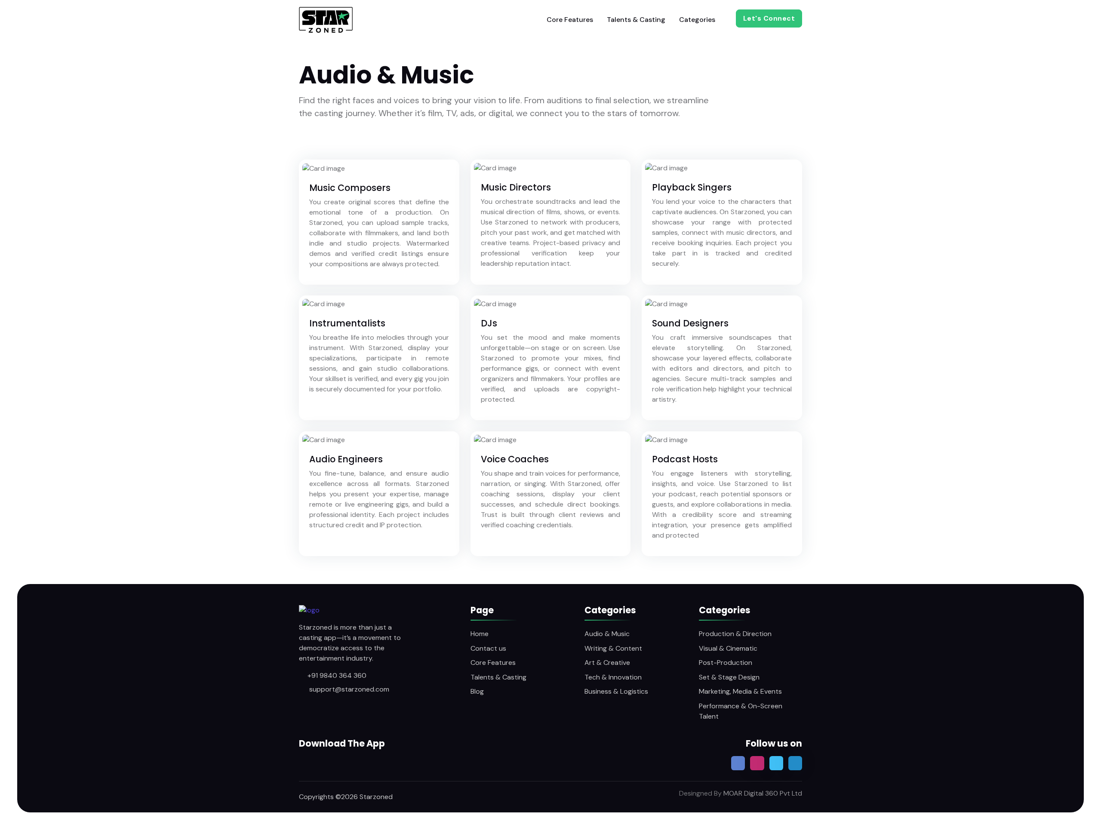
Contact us (488, 648)
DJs (489, 323)
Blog (477, 691)
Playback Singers (692, 187)
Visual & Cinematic (728, 648)
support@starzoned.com (348, 689)
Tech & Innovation (613, 677)
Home (480, 633)
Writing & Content (613, 648)
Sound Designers (690, 323)
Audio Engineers (346, 459)
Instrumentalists (347, 323)
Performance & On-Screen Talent (740, 711)
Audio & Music (607, 633)
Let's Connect (769, 18)
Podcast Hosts (685, 459)
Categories (697, 19)
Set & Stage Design (729, 677)
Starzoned (376, 796)
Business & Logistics (616, 691)
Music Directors (516, 187)
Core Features (570, 19)
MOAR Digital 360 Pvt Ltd (762, 793)
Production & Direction (735, 633)
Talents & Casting (636, 19)
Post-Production (725, 662)
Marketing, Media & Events (740, 691)
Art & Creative (607, 662)
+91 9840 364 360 (337, 675)
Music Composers (350, 187)
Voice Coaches (515, 459)
